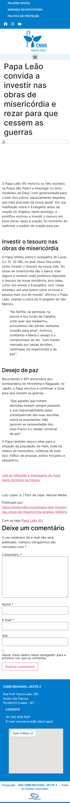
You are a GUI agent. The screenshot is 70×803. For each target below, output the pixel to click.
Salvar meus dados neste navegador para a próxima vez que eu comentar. (34, 656)
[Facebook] (5, 24)
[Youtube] (19, 24)
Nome (7, 604)
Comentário (12, 554)
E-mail (8, 619)
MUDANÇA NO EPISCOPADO (25, 9)
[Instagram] (12, 24)
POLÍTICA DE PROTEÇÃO (23, 16)
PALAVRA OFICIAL (19, 3)
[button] (35, 57)
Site (5, 635)
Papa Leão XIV (32, 520)
